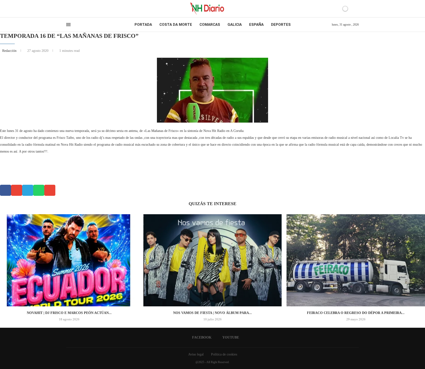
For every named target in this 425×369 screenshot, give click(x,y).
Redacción (9, 51)
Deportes (281, 24)
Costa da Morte (175, 24)
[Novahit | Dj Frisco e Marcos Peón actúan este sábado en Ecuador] (69, 260)
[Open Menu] (68, 24)
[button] (5, 190)
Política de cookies (224, 354)
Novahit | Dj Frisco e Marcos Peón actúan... (69, 313)
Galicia (235, 24)
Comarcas (209, 24)
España (256, 24)
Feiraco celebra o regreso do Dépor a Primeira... (356, 313)
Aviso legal (196, 354)
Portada (143, 24)
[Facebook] (67, 9)
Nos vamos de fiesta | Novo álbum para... (212, 313)
